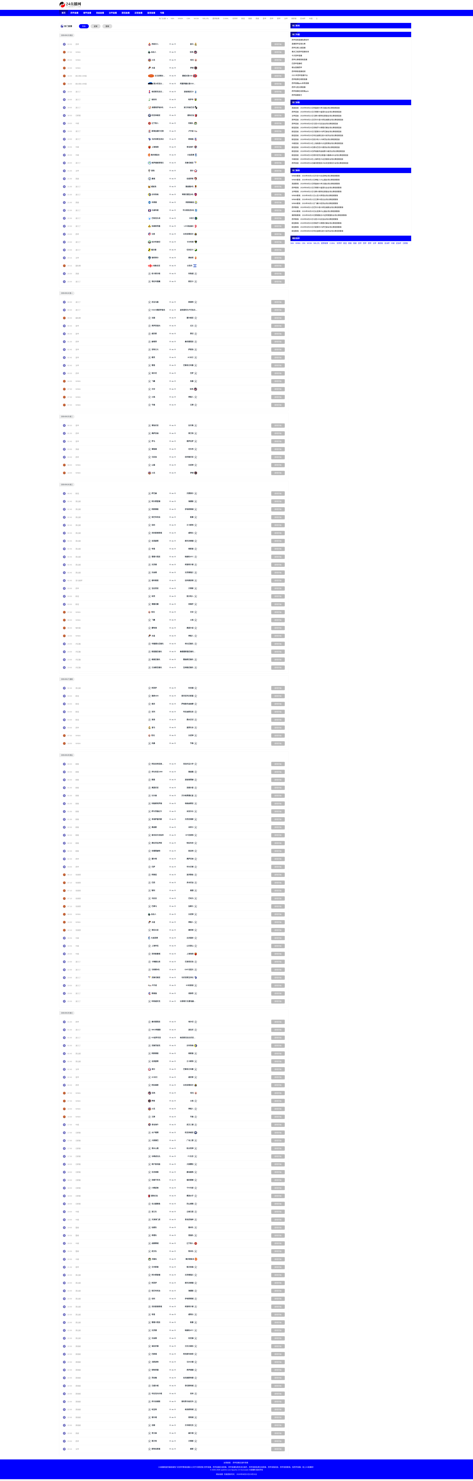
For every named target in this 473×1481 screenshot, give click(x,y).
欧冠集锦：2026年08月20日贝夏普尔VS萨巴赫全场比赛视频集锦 (316, 227)
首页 (64, 13)
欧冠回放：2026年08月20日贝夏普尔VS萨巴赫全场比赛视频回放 (316, 131)
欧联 (250, 18)
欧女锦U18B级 (81, 76)
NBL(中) (206, 18)
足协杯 (398, 243)
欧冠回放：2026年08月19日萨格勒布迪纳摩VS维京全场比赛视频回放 (318, 151)
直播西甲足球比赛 (298, 44)
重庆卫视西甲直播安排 (300, 52)
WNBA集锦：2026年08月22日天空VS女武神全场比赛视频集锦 (316, 176)
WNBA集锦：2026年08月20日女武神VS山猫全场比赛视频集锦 (316, 211)
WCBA (196, 18)
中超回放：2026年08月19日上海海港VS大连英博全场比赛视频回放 (317, 143)
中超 (311, 18)
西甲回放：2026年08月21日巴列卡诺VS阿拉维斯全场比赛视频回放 (317, 120)
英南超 (78, 1346)
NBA (172, 18)
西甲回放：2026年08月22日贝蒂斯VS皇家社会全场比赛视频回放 (316, 112)
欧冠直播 (126, 13)
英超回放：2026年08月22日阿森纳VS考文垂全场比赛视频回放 (316, 108)
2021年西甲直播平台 (300, 75)
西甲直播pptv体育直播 (300, 83)
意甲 (264, 18)
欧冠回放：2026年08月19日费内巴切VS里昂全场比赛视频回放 (316, 147)
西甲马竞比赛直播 (298, 87)
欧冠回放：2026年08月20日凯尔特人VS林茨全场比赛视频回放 (316, 139)
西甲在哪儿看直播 (298, 48)
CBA (188, 18)
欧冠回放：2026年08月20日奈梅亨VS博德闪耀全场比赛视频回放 (316, 128)
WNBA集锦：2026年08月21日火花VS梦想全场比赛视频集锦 (315, 195)
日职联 (78, 115)
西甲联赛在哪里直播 (299, 79)
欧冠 (243, 18)
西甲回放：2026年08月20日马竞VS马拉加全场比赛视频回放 (315, 124)
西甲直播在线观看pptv (300, 91)
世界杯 (235, 18)
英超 (257, 18)
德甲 (278, 18)
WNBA (180, 18)
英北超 (78, 501)
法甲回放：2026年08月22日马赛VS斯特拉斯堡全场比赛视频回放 (316, 116)
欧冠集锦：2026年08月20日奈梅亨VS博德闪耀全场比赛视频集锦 (316, 223)
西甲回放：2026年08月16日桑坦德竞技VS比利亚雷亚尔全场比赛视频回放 (320, 163)
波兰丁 (78, 92)
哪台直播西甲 (297, 67)
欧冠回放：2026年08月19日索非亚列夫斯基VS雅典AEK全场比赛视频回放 (320, 155)
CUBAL (226, 18)
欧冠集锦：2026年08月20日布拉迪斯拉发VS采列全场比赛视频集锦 (317, 231)
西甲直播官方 (297, 95)
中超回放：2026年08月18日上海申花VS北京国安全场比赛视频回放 (317, 159)
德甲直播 (87, 13)
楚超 (77, 1228)
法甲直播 (113, 13)
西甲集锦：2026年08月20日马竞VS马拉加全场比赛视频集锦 (315, 219)
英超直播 (100, 13)
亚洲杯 (302, 18)
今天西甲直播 (297, 56)
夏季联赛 (215, 18)
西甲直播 (74, 13)
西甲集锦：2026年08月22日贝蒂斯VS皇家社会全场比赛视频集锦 (316, 188)
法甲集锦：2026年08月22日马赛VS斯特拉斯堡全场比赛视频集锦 (316, 192)
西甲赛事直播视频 (298, 71)
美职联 (293, 18)
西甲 (271, 18)
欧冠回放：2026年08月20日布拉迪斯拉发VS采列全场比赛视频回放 (317, 135)
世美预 (78, 875)
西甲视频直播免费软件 (300, 40)
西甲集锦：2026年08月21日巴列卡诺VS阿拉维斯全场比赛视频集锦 (317, 207)
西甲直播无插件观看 (240, 1463)
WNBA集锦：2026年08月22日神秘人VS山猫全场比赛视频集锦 (316, 180)
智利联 (78, 628)
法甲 (286, 18)
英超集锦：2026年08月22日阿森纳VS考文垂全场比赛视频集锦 (316, 184)
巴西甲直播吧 (297, 63)
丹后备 (78, 644)
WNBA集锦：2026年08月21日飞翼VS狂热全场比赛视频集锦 (315, 203)
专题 (162, 13)
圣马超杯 (79, 581)
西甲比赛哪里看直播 (299, 60)
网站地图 (219, 1474)
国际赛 (78, 266)
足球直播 (138, 13)
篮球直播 (151, 13)
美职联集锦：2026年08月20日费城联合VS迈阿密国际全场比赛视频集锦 (319, 215)
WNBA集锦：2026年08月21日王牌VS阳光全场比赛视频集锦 (315, 199)
